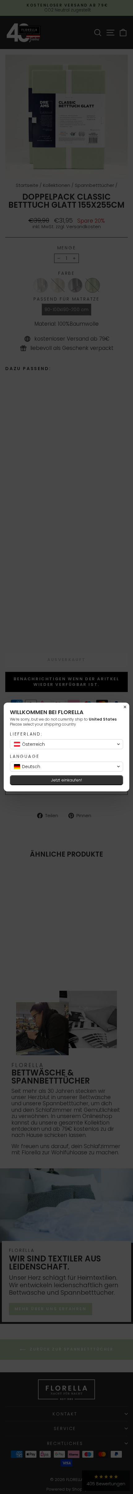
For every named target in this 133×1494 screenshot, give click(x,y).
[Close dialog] (125, 707)
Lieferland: (26, 734)
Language (24, 756)
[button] (66, 744)
